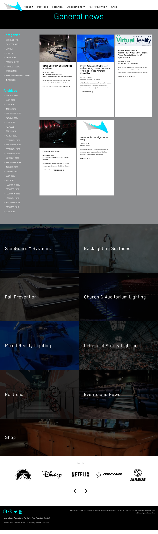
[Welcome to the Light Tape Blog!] (95, 132)
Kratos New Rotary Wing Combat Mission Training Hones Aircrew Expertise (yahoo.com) (95, 85)
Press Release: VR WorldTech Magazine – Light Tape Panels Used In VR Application (133, 54)
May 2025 (10, 127)
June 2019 (10, 211)
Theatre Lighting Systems (63, 76)
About (27, 6)
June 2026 (10, 104)
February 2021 (13, 185)
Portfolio (42, 6)
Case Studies (12, 44)
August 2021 (12, 171)
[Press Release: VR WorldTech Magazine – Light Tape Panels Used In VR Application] (133, 45)
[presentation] (75, 489)
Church (9, 49)
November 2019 (13, 202)
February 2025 (13, 140)
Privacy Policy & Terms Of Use (14, 523)
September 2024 (13, 144)
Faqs (33, 518)
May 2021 (10, 180)
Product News (95, 79)
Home (5, 518)
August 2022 (12, 167)
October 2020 (12, 189)
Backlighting (12, 40)
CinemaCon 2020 (51, 151)
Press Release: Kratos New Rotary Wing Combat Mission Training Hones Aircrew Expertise (95, 69)
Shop (114, 6)
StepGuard (50, 76)
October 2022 (12, 158)
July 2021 (10, 176)
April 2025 (11, 131)
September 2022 (13, 162)
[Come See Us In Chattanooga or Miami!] (58, 60)
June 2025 (10, 122)
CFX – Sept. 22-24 (56, 83)
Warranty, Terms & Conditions (38, 523)
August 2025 (12, 118)
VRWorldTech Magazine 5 (126, 72)
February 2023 (13, 149)
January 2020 (12, 198)
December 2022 (13, 154)
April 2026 (11, 109)
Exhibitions (52, 74)
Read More (64, 86)
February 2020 (13, 194)
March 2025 (11, 136)
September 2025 (13, 113)
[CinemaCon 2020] (58, 146)
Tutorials (11, 80)
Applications (74, 6)
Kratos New (106, 88)
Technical (58, 6)
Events (45, 74)
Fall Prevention (98, 6)
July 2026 (10, 100)
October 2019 (12, 207)
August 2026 (12, 96)
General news (85, 79)
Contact (47, 518)
